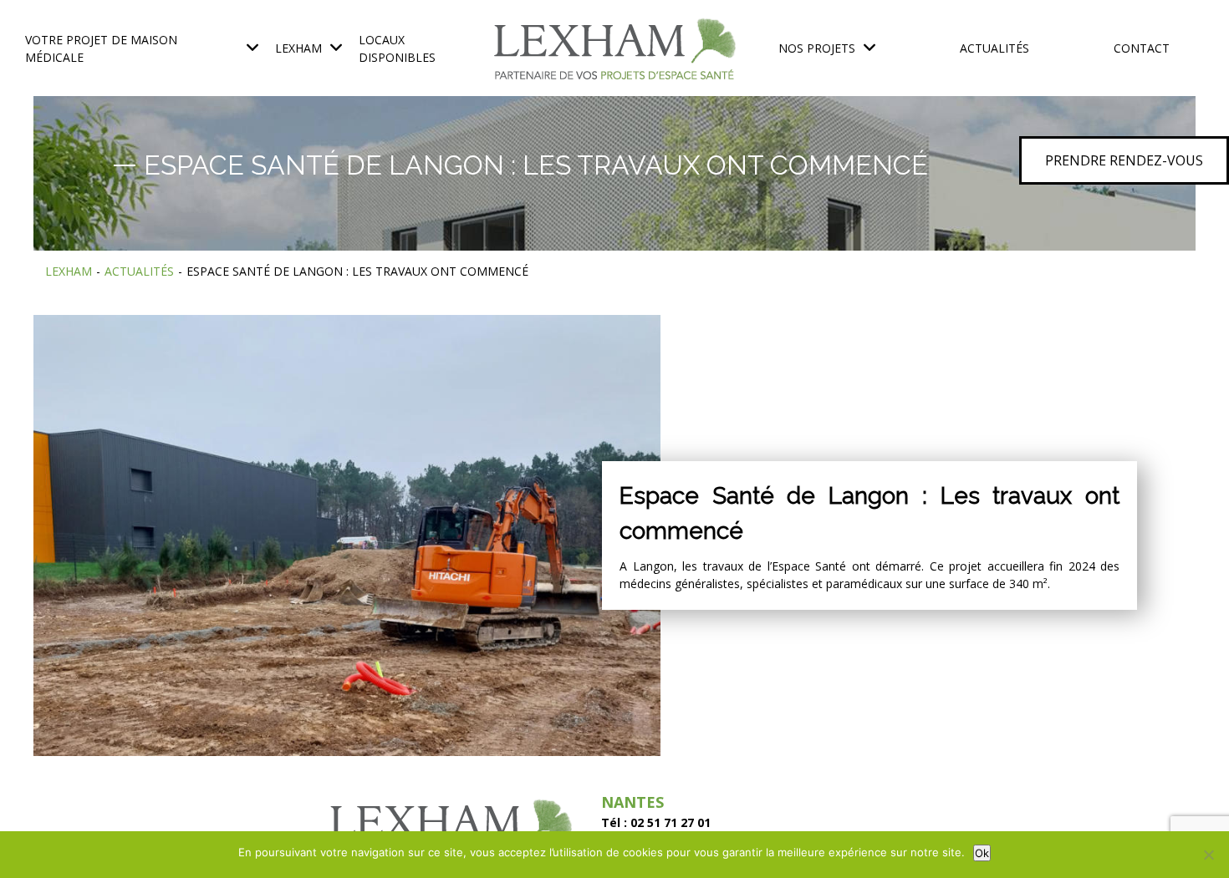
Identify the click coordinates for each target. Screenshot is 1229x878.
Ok (982, 853)
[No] (1208, 854)
